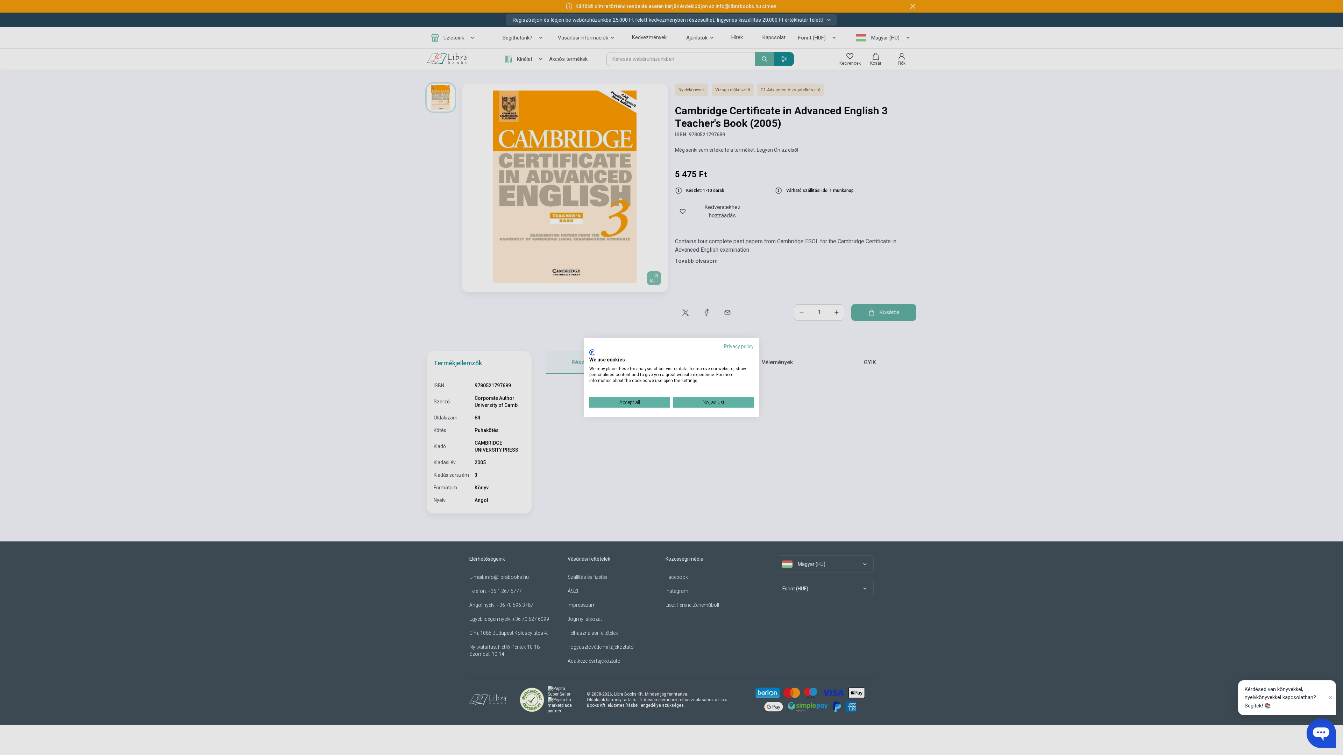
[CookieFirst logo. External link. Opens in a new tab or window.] (592, 352)
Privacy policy (739, 346)
